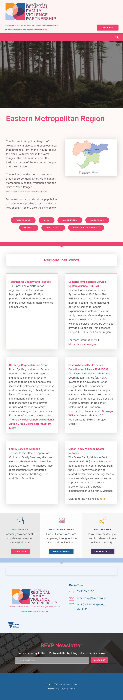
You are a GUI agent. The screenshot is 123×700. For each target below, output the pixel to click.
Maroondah (97, 220)
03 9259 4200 (85, 591)
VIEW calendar (61, 551)
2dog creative (69, 689)
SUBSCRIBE (20, 551)
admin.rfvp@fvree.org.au (91, 598)
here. (102, 498)
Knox (46, 220)
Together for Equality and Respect (30, 281)
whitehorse (53, 228)
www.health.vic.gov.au (36, 191)
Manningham (70, 220)
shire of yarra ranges (86, 228)
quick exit (107, 27)
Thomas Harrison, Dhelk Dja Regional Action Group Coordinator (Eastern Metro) (31, 423)
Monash (28, 228)
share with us (102, 551)
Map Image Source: (15, 191)
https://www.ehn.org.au (82, 344)
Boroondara (23, 220)
